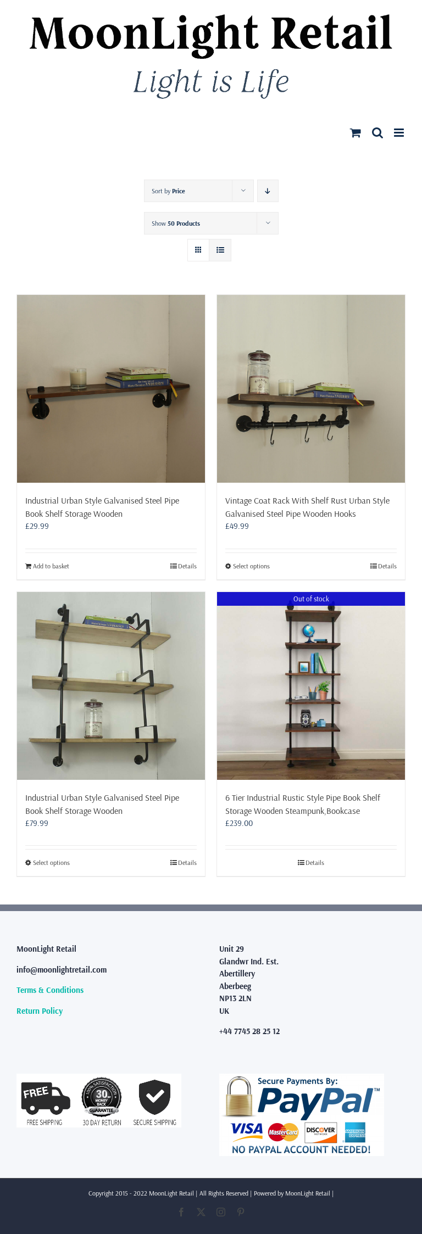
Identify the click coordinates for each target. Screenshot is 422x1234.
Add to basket (51, 566)
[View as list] (220, 250)
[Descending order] (268, 191)
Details (187, 566)
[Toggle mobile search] (377, 132)
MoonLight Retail (307, 1193)
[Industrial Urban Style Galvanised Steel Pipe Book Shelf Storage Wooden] (111, 389)
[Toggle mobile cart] (355, 132)
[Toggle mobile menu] (400, 132)
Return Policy (39, 1011)
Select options (251, 566)
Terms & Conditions (50, 990)
